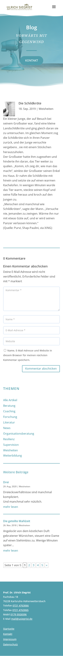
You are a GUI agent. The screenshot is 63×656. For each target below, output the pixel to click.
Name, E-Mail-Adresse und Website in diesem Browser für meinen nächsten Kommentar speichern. (27, 355)
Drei (6, 482)
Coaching (9, 411)
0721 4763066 (21, 605)
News (6, 428)
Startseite (8, 629)
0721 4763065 (20, 610)
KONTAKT (31, 60)
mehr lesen (10, 507)
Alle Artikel (10, 400)
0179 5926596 (18, 614)
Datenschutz (10, 644)
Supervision (11, 445)
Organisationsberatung (18, 433)
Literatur (9, 422)
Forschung (10, 417)
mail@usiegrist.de (21, 618)
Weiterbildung (12, 455)
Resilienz (9, 439)
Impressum (9, 639)
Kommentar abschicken (41, 368)
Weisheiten (46, 109)
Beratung (9, 406)
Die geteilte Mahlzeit (16, 521)
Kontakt (7, 634)
